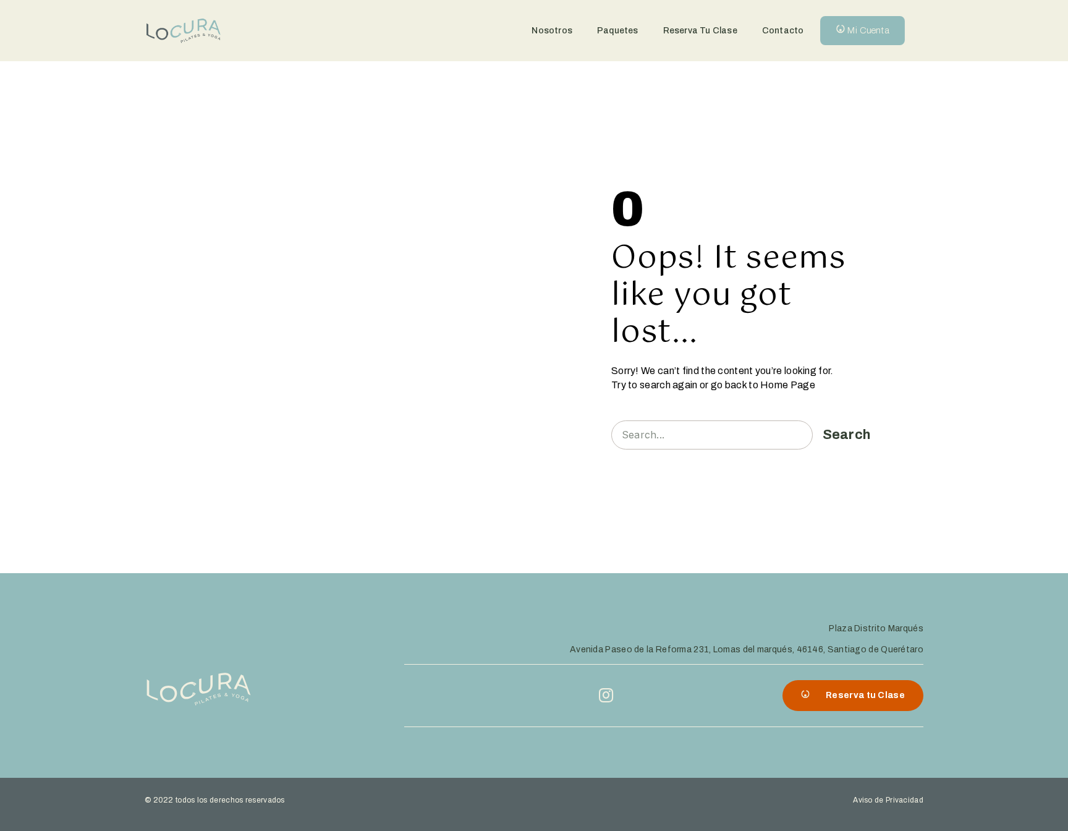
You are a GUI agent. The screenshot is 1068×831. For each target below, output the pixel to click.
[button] (862, 30)
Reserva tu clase (700, 30)
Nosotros (552, 30)
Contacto (783, 30)
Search (847, 434)
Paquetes (617, 30)
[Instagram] (606, 695)
